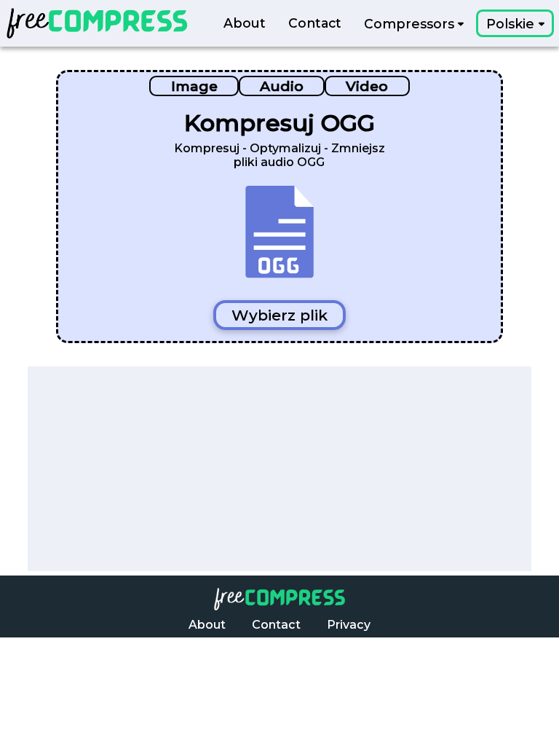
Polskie (512, 23)
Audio (282, 86)
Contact (314, 23)
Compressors (411, 23)
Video (367, 86)
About (244, 23)
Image (194, 86)
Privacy (348, 625)
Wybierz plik (279, 315)
